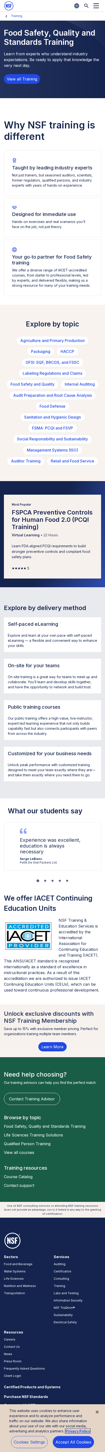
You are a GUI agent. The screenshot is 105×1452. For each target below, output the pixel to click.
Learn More (52, 1046)
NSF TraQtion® (64, 1307)
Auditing (59, 1264)
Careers (9, 1339)
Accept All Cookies (73, 1442)
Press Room (12, 1361)
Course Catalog (18, 1176)
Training (16, 16)
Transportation (14, 1293)
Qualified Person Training (27, 1143)
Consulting (61, 1278)
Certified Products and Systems (32, 1387)
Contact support (19, 1185)
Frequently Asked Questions (24, 1368)
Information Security (68, 1300)
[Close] (97, 1412)
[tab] (37, 880)
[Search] (86, 6)
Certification (62, 1271)
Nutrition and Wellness (20, 1286)
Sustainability (63, 1315)
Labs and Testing (66, 1293)
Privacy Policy (77, 1431)
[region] (52, 1428)
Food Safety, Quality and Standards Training (44, 1126)
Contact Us (12, 1347)
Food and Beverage (18, 1264)
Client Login (12, 1376)
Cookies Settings (29, 1442)
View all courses (19, 1152)
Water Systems (15, 1271)
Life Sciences (14, 1278)
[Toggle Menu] (96, 6)
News (8, 1354)
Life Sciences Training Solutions (33, 1135)
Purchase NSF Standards (26, 1397)
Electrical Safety (65, 1322)
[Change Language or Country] (77, 6)
